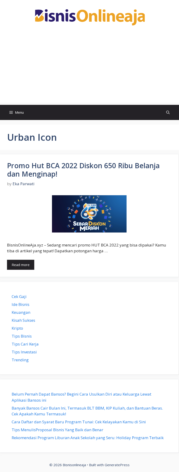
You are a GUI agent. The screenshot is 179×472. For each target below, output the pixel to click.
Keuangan (21, 312)
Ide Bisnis (20, 304)
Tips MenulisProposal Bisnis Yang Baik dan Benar (57, 429)
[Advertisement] (89, 70)
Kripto (17, 328)
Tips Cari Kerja (25, 344)
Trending (20, 360)
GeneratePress (117, 464)
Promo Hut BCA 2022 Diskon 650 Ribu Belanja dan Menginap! (83, 170)
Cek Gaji (19, 296)
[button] (168, 112)
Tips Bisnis (22, 336)
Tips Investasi (24, 352)
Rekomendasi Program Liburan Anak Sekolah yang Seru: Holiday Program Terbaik (88, 437)
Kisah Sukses (23, 320)
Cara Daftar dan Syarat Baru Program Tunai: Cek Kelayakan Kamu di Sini (79, 421)
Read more (21, 264)
